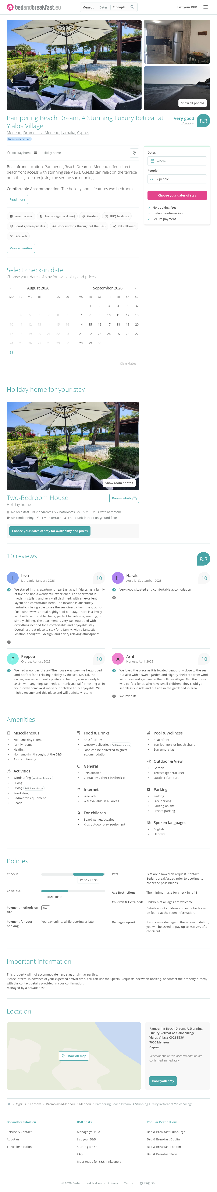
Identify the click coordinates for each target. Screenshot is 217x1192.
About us (13, 1139)
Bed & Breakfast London (164, 1147)
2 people (119, 7)
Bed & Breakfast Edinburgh (166, 1132)
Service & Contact (19, 1132)
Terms (128, 1183)
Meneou (88, 7)
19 (30, 334)
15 (58, 324)
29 (58, 343)
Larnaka (68, 132)
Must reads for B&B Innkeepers (99, 1162)
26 (30, 343)
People (152, 170)
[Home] (9, 1104)
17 (11, 334)
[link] (34, 7)
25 (20, 343)
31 (11, 352)
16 (67, 324)
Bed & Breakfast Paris (162, 1154)
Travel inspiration (19, 1147)
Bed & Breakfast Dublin (163, 1139)
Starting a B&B (87, 1147)
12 (30, 324)
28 (48, 343)
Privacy (113, 1183)
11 (20, 324)
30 (67, 343)
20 (39, 334)
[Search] (132, 7)
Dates (103, 7)
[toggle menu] (205, 7)
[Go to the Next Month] (135, 288)
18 (20, 334)
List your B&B (86, 1139)
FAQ (80, 1154)
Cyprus (83, 132)
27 (39, 343)
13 (39, 324)
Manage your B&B (89, 1132)
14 (48, 324)
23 (67, 334)
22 (58, 334)
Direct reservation (19, 139)
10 (11, 324)
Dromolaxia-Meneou (41, 132)
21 (48, 334)
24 (11, 343)
